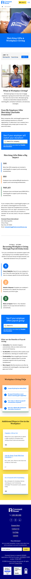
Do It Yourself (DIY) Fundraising (14, 477)
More (24, 56)
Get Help (15, 532)
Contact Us (15, 529)
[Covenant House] (6, 2)
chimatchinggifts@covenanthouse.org (16, 227)
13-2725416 (23, 557)
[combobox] (15, 141)
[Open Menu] (28, 2)
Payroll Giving (14, 57)
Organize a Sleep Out (11, 433)
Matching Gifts (6, 57)
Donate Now (15, 525)
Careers (15, 535)
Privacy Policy (18, 563)
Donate (23, 2)
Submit (26, 549)
